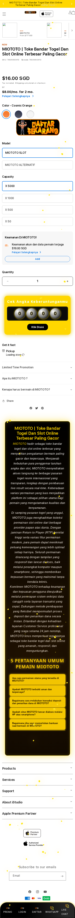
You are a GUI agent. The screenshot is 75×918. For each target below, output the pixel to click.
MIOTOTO (19, 443)
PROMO (7, 911)
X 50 (8, 221)
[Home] (30, 12)
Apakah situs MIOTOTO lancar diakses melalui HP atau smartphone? (37, 713)
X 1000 (9, 198)
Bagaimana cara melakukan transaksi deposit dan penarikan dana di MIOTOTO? (36, 702)
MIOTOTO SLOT (16, 152)
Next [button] (71, 4)
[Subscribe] (62, 876)
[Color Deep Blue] (18, 114)
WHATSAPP (52, 911)
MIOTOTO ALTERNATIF (20, 165)
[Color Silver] (30, 114)
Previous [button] (3, 4)
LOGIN (22, 911)
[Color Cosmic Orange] (6, 114)
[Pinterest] (43, 409)
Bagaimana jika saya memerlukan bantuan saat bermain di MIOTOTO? (35, 724)
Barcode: (25, 60)
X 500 (9, 209)
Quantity (8, 272)
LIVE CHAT (64, 911)
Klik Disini (37, 327)
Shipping (19, 83)
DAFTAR (37, 911)
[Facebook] (31, 409)
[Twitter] (37, 409)
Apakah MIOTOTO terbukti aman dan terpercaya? (32, 690)
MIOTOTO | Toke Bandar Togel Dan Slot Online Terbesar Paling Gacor (35, 3)
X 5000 (10, 186)
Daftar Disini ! (49, 5)
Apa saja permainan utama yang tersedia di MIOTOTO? (35, 679)
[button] (4, 14)
